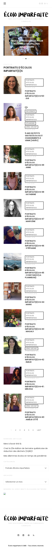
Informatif (30, 111)
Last (39, 430)
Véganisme (30, 123)
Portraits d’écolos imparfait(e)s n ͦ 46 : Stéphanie (34, 245)
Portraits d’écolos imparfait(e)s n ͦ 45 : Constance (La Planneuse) (34, 273)
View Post (26, 51)
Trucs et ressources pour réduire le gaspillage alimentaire (26, 43)
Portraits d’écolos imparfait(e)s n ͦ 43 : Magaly (34, 328)
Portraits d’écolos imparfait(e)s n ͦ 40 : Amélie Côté (34, 416)
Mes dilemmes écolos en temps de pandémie (25, 455)
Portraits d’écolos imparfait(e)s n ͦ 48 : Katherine (34, 191)
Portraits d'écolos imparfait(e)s (31, 82)
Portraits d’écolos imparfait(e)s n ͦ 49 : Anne (34, 164)
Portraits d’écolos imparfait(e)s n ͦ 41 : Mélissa (35, 385)
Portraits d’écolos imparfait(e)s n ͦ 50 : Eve (34, 95)
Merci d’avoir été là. (13, 443)
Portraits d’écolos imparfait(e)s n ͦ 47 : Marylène (34, 218)
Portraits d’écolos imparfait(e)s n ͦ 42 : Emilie (34, 358)
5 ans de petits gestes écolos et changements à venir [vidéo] (34, 137)
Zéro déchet (25, 36)
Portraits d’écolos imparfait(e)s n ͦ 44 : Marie (34, 301)
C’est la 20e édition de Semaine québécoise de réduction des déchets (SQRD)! (26, 449)
